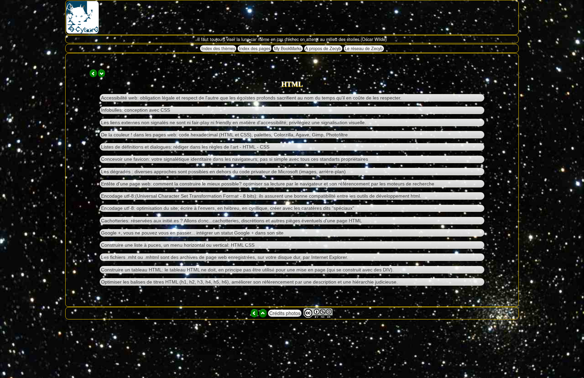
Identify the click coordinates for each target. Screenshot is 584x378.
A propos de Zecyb (323, 48)
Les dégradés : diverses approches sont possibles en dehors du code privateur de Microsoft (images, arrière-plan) (223, 171)
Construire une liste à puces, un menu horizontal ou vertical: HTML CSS (177, 245)
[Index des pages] (93, 73)
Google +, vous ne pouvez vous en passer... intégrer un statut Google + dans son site (192, 233)
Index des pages (254, 48)
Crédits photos (284, 313)
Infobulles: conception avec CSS (135, 110)
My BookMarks (287, 48)
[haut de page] (263, 313)
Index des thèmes (218, 48)
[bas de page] (101, 73)
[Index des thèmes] (254, 313)
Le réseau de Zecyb (364, 48)
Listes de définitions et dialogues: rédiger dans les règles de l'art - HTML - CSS (185, 147)
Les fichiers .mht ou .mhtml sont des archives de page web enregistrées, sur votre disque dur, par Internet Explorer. (224, 257)
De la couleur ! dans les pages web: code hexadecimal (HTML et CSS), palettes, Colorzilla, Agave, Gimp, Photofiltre (224, 134)
